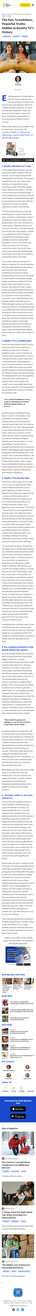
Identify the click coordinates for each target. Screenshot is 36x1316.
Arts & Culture (6, 36)
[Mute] (27, 160)
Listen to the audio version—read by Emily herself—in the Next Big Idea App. (17, 135)
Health (23, 1171)
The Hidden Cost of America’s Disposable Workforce (16, 1266)
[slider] (30, 160)
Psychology (15, 1221)
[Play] (4, 160)
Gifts (14, 1301)
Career (13, 1271)
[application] (18, 160)
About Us (6, 1303)
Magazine (4, 14)
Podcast (19, 1301)
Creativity (24, 36)
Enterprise (29, 1301)
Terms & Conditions (15, 1303)
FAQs (24, 1301)
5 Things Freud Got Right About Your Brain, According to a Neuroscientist (17, 1215)
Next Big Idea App (7, 1301)
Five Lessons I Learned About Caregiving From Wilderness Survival (16, 1165)
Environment (15, 1171)
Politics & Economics (24, 1271)
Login (30, 1303)
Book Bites (16, 36)
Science (23, 1221)
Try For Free (25, 5)
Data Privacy (24, 1303)
